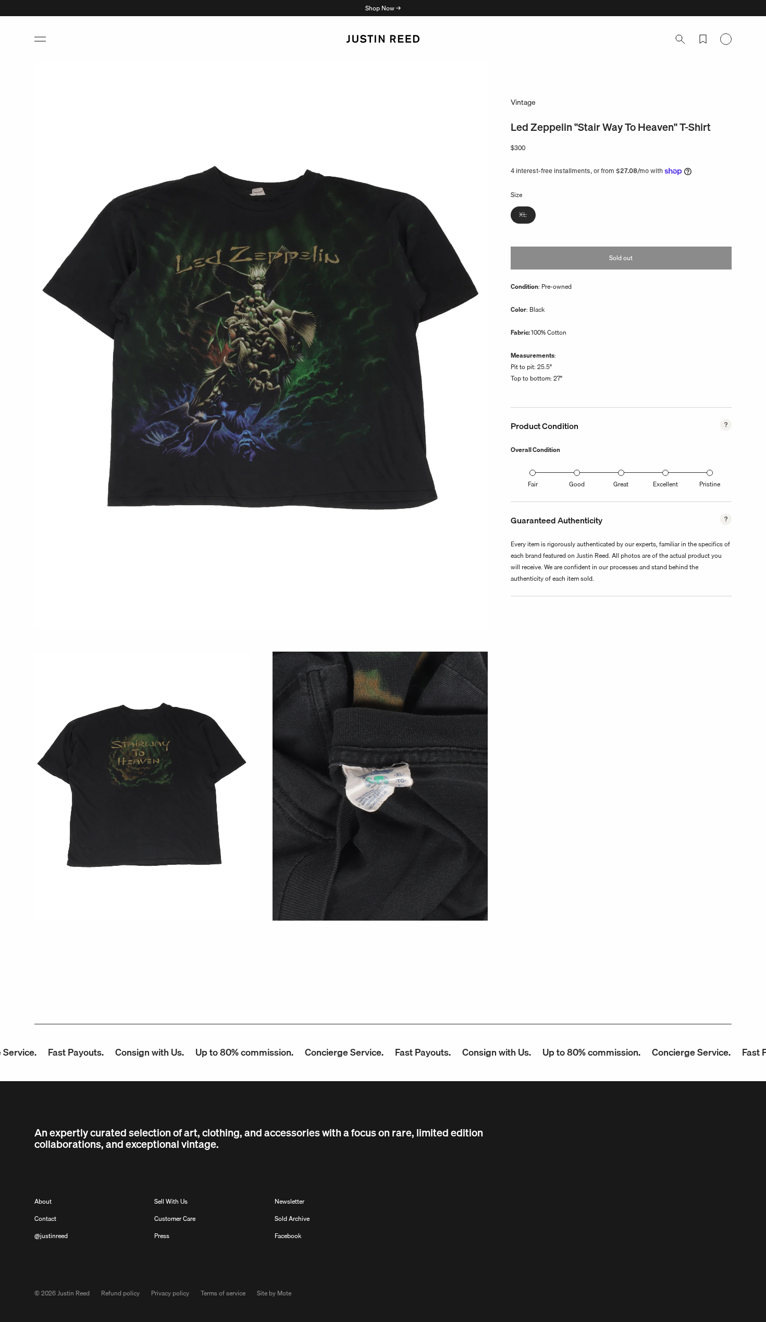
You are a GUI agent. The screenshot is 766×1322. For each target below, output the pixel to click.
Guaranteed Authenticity (556, 520)
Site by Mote (274, 1293)
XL (527, 216)
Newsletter (289, 1201)
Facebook (288, 1236)
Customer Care (174, 1218)
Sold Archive (292, 1218)
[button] (40, 39)
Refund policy (120, 1293)
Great (620, 484)
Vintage (523, 102)
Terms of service (223, 1293)
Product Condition (544, 426)
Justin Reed (73, 1293)
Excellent (665, 484)
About (43, 1201)
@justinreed (51, 1236)
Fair (533, 484)
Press (161, 1236)
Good (577, 484)
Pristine (709, 484)
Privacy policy (170, 1293)
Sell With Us (171, 1201)
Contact (45, 1218)
